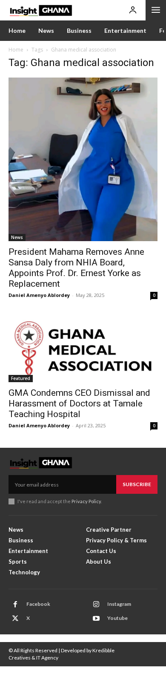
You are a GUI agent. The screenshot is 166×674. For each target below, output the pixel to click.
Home (16, 49)
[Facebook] (15, 604)
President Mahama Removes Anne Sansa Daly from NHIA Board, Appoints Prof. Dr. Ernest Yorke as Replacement (76, 268)
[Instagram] (96, 604)
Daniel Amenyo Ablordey (39, 295)
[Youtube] (96, 618)
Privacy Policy (86, 501)
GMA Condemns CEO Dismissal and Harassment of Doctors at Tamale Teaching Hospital (79, 403)
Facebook (38, 604)
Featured (20, 378)
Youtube (117, 618)
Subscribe (137, 484)
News (17, 237)
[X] (15, 618)
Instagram (119, 604)
